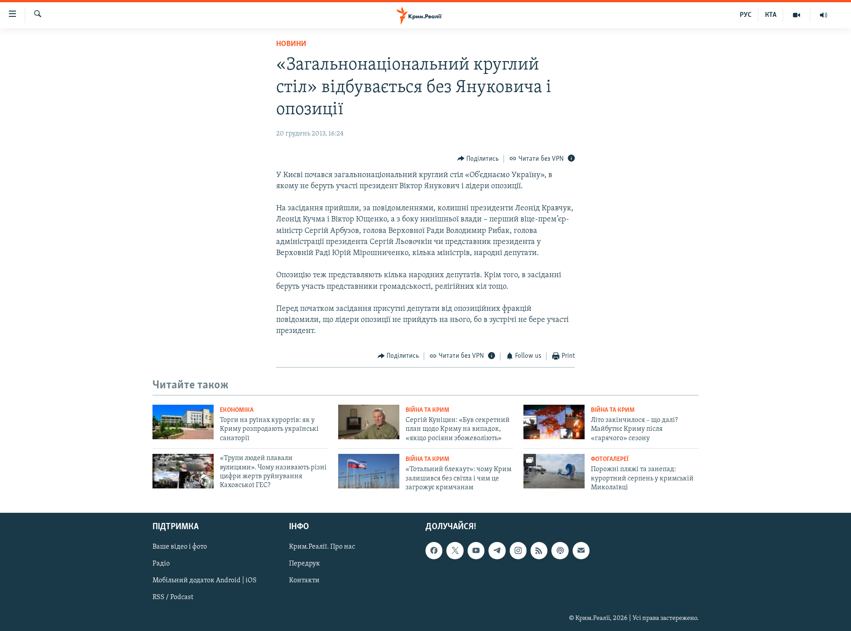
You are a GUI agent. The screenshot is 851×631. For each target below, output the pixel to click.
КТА (771, 15)
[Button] (478, 159)
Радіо (161, 563)
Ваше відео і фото (179, 546)
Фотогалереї (609, 459)
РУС (746, 15)
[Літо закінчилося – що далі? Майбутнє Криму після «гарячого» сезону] (554, 422)
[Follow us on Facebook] (434, 550)
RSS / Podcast (172, 597)
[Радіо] (823, 15)
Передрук (304, 563)
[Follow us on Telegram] (496, 550)
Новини (291, 44)
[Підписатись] (581, 550)
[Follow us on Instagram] (518, 550)
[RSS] (539, 550)
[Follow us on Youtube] (476, 550)
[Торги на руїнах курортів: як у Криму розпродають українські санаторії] (183, 422)
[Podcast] (559, 550)
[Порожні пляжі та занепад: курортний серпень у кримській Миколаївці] (554, 471)
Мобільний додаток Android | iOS (204, 580)
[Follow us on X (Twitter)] (454, 550)
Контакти (304, 580)
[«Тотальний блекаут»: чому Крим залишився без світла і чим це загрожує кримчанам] (368, 471)
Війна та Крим (427, 410)
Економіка (237, 410)
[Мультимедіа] (796, 15)
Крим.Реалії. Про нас (322, 546)
